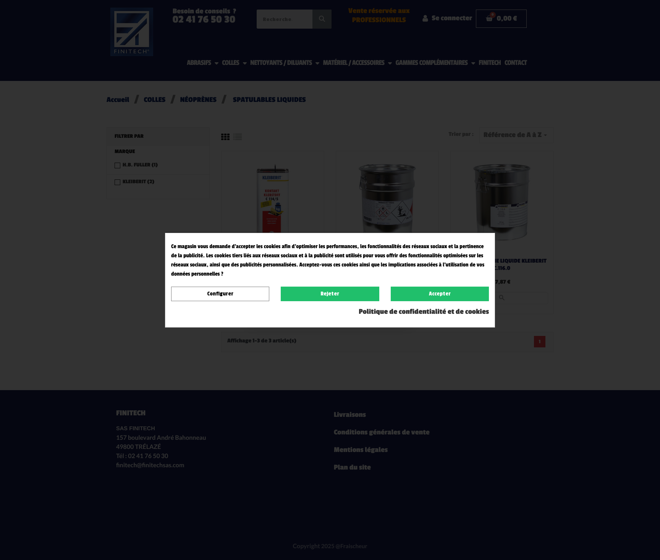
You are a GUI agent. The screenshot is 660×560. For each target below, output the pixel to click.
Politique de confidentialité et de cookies (424, 312)
